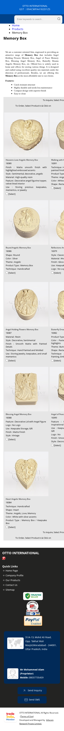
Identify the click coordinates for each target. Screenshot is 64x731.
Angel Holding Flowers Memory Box (22, 329)
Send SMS (34, 699)
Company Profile (14, 575)
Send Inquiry (34, 690)
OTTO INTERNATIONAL (34, 7)
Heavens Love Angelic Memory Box (22, 160)
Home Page (12, 570)
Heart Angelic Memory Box (18, 499)
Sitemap (10, 589)
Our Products (13, 580)
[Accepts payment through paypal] (33, 625)
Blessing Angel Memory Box (18, 414)
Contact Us (11, 585)
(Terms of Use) (27, 716)
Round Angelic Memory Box (18, 247)
